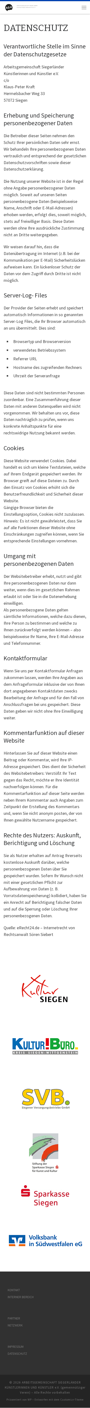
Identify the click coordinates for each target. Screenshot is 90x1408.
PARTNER (14, 1318)
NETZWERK (15, 1325)
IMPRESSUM (16, 1347)
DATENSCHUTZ (17, 1354)
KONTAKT (14, 1290)
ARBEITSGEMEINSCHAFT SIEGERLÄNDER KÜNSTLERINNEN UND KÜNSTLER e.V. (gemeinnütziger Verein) (45, 1387)
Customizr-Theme (72, 1399)
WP (30, 1399)
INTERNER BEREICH (21, 1297)
